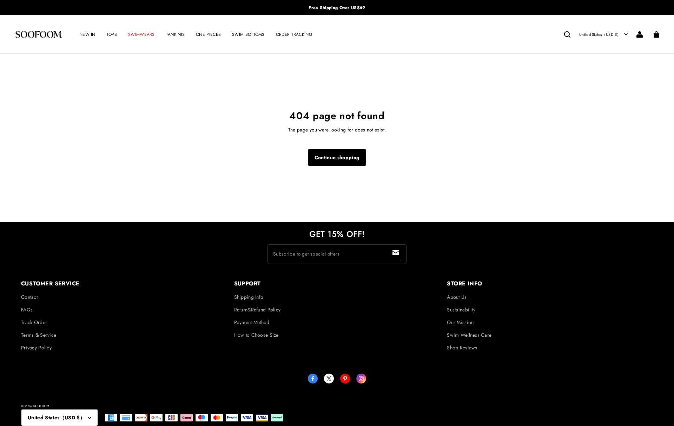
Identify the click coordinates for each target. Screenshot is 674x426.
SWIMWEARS (141, 34)
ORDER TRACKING (294, 34)
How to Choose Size (256, 334)
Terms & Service (38, 334)
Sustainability (461, 309)
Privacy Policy (36, 347)
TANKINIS (175, 34)
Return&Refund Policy (257, 309)
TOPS (112, 34)
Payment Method (252, 322)
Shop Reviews (462, 347)
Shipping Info (249, 297)
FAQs (27, 309)
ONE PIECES (208, 34)
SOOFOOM (41, 406)
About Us (457, 297)
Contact (29, 297)
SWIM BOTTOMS (248, 34)
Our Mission (460, 322)
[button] (567, 34)
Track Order (34, 322)
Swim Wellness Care (469, 334)
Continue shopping (337, 157)
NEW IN (87, 34)
